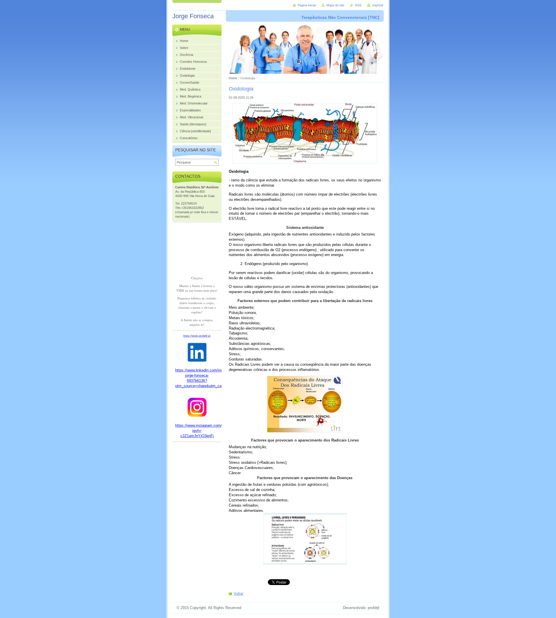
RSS (358, 5)
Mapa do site (335, 5)
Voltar (238, 593)
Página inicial (307, 5)
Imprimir (377, 5)
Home (233, 78)
